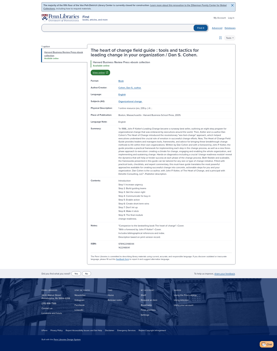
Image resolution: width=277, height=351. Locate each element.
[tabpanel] (161, 67)
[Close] (232, 5)
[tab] (64, 55)
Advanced (217, 28)
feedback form (122, 259)
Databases (230, 28)
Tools (229, 37)
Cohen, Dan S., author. (129, 87)
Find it (200, 28)
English (122, 94)
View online (99, 72)
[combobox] (117, 28)
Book (121, 80)
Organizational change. (130, 101)
